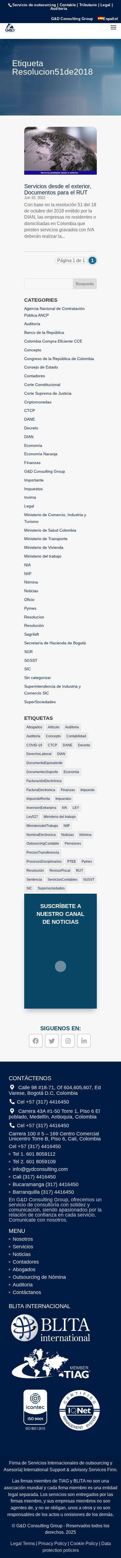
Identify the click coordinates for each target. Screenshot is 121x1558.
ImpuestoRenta (38, 799)
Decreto (31, 428)
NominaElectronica (41, 835)
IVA (64, 808)
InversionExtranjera (41, 808)
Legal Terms (22, 1543)
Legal (29, 506)
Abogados (34, 727)
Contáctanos (27, 1292)
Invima (30, 497)
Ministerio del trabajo (42, 556)
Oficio (29, 599)
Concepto (32, 350)
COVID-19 (34, 745)
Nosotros (23, 1239)
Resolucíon (34, 617)
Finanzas (32, 462)
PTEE (71, 862)
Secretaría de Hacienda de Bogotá (55, 643)
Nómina (31, 582)
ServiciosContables (62, 880)
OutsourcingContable (42, 843)
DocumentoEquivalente (44, 763)
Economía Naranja (40, 454)
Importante (34, 480)
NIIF (28, 573)
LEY (76, 808)
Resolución (34, 625)
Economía (33, 445)
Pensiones (73, 843)
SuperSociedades (40, 702)
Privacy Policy (52, 1543)
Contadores (34, 376)
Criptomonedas (37, 402)
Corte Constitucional (42, 384)
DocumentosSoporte (42, 772)
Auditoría (32, 323)
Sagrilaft (31, 634)
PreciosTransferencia (42, 853)
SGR (28, 651)
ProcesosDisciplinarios (44, 862)
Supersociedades (51, 888)
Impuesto (87, 790)
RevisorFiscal (60, 871)
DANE (29, 419)
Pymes (30, 608)
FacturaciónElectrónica (44, 781)
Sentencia (34, 880)
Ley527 (32, 817)
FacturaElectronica (40, 790)
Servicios (23, 1246)
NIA (27, 565)
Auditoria (72, 727)
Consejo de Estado (41, 367)
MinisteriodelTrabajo (42, 826)
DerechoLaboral (38, 754)
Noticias (31, 591)
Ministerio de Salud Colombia (50, 530)
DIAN (28, 436)
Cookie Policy (84, 1543)
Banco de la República (44, 332)
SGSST (30, 660)
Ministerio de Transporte (46, 538)
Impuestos (33, 489)
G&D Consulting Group (72, 19)
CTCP (29, 410)
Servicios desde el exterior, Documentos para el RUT (57, 189)
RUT (79, 871)
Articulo (53, 727)
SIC (27, 669)
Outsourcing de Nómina (39, 1277)
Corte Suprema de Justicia (47, 393)
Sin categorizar (37, 677)
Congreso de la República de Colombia (59, 358)
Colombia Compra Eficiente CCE (53, 341)
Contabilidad (76, 736)
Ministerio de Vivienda (43, 547)
